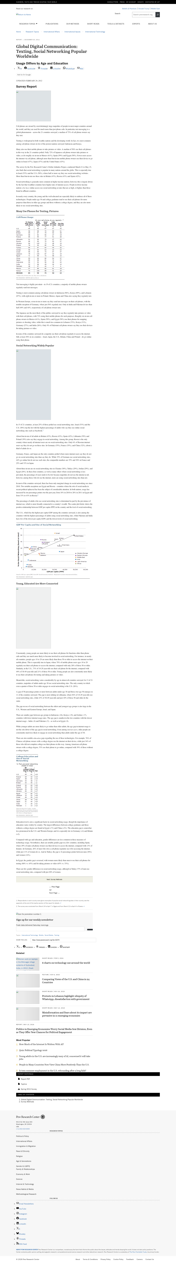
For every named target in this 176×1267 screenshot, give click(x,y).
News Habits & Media (25, 1189)
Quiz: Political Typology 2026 (33, 1050)
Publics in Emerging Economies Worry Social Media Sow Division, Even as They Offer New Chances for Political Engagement (54, 1030)
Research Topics (27, 24)
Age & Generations (23, 1161)
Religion (19, 1156)
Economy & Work (23, 1174)
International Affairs (24, 1141)
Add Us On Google (24, 74)
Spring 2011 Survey (29, 1089)
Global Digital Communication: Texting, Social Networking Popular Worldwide (52, 1099)
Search (117, 13)
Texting (56, 935)
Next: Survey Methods (54, 879)
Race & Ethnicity (22, 1151)
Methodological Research (26, 1194)
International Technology (30, 935)
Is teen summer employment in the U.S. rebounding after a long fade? (52, 1070)
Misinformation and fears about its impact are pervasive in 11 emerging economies (67, 1014)
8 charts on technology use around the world (66, 962)
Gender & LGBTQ (23, 1166)
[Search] (158, 14)
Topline (24, 1084)
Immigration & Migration (26, 1146)
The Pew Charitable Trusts (138, 1252)
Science (19, 1179)
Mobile (41, 935)
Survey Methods (27, 1101)
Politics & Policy (22, 1136)
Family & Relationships (25, 1169)
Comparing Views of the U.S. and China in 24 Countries (65, 980)
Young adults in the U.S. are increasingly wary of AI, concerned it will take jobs (54, 1057)
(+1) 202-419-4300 (23, 1129)
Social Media (49, 935)
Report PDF (25, 1079)
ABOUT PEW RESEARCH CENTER (27, 1250)
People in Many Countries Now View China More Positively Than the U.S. (54, 1064)
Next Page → (54, 893)
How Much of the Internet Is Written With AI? (41, 1044)
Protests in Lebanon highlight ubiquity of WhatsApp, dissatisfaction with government (66, 997)
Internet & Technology (25, 1184)
